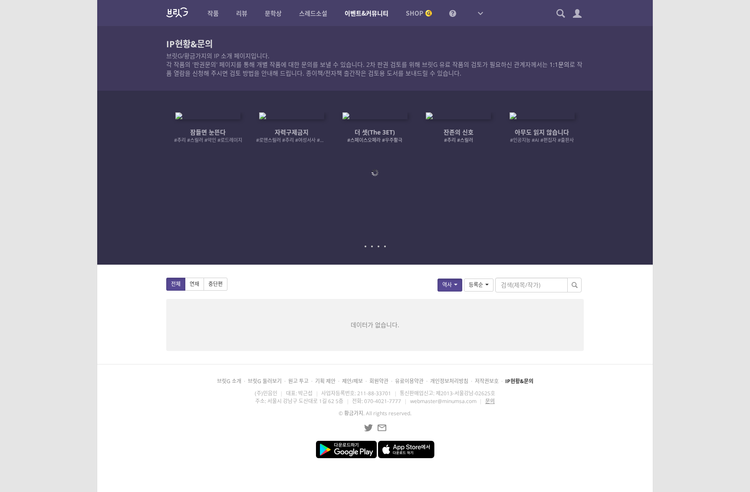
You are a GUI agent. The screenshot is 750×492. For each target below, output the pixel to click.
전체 (176, 284)
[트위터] (368, 427)
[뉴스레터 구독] (382, 427)
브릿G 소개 (229, 381)
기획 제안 (325, 381)
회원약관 (378, 381)
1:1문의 (559, 64)
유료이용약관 (409, 381)
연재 (194, 284)
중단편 (215, 284)
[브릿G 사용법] (453, 13)
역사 (447, 285)
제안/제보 (352, 381)
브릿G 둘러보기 (265, 381)
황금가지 (353, 413)
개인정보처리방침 (449, 381)
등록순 (476, 285)
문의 (490, 401)
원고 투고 (298, 381)
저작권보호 (487, 381)
